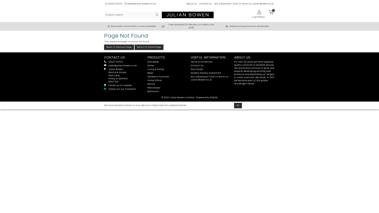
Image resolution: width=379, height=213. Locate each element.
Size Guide (197, 69)
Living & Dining (155, 69)
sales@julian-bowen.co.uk (141, 4)
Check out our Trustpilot (122, 89)
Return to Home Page (149, 47)
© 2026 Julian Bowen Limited (177, 98)
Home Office (154, 80)
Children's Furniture (158, 77)
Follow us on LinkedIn (120, 85)
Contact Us (205, 4)
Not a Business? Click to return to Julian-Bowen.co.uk (244, 4)
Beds (150, 73)
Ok (238, 105)
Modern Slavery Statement (206, 73)
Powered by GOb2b (207, 98)
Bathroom (153, 92)
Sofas (150, 66)
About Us (191, 4)
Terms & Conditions (201, 62)
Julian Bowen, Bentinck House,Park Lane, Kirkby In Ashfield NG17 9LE (118, 75)
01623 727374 (114, 4)
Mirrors (151, 84)
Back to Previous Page (119, 47)
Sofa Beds (153, 62)
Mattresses (153, 88)
